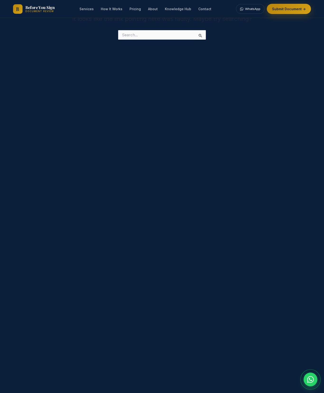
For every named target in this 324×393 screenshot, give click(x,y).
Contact (204, 9)
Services (86, 9)
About (153, 9)
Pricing (135, 9)
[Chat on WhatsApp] (310, 379)
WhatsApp (252, 9)
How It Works (111, 9)
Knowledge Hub (178, 9)
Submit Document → (289, 9)
